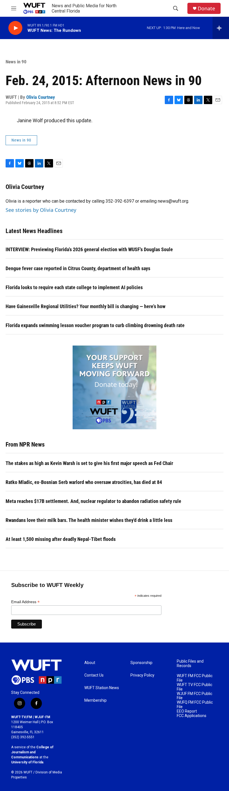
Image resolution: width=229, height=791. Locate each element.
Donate (206, 8)
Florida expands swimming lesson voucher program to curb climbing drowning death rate (95, 325)
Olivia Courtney (40, 97)
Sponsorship (141, 663)
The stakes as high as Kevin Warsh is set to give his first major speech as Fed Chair (89, 463)
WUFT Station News (101, 688)
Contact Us (94, 675)
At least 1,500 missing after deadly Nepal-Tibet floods (61, 539)
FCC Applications (191, 716)
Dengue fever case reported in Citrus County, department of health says (78, 268)
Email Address (25, 602)
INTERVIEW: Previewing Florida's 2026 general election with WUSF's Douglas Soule (89, 249)
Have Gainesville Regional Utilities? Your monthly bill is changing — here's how (85, 306)
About (89, 663)
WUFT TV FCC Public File (194, 687)
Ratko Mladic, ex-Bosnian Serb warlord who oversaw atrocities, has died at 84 (84, 482)
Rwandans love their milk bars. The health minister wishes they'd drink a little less (89, 520)
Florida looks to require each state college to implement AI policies (74, 287)
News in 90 (16, 61)
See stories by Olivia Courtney (41, 210)
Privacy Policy (142, 675)
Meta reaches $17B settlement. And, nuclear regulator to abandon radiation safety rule (93, 501)
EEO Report (187, 711)
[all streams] (221, 28)
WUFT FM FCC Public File (195, 678)
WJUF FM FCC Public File (194, 696)
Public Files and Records (190, 663)
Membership (95, 700)
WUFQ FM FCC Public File (195, 704)
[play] (15, 28)
